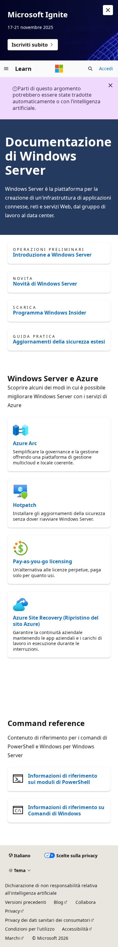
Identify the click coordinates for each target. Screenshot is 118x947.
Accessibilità (75, 929)
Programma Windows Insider (49, 312)
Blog (58, 902)
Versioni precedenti (25, 902)
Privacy (12, 911)
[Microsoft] (59, 69)
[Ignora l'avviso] (108, 10)
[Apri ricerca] (90, 68)
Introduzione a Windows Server (52, 255)
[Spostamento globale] (6, 68)
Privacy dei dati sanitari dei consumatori (47, 920)
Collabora (86, 902)
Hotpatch (25, 505)
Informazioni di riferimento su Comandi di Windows (66, 810)
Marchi (12, 938)
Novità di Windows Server (45, 284)
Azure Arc (25, 443)
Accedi (106, 68)
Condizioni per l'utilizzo (29, 929)
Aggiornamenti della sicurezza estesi (59, 341)
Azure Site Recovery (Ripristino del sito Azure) (55, 621)
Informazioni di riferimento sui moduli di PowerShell (62, 779)
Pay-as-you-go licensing (42, 561)
